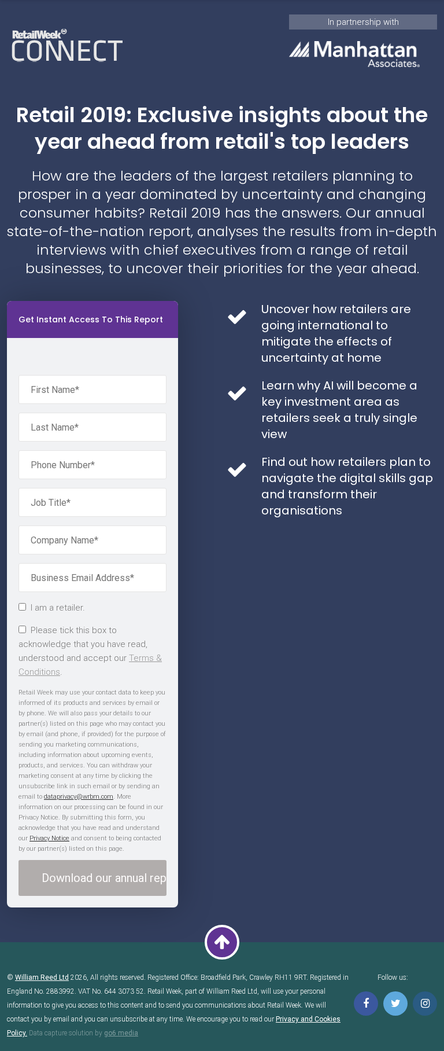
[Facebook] (366, 1003)
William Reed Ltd (42, 977)
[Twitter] (395, 1003)
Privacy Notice (49, 838)
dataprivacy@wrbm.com (78, 796)
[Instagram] (425, 1003)
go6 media (121, 1033)
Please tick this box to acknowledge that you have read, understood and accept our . (90, 651)
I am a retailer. (58, 607)
